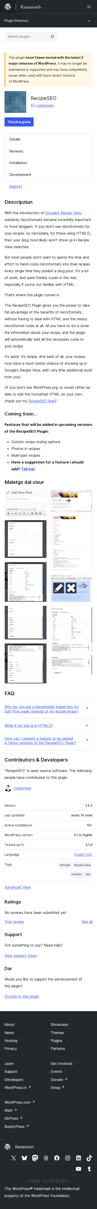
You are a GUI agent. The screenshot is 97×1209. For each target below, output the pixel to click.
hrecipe (65, 865)
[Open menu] (90, 7)
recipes (77, 874)
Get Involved (61, 1063)
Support (15, 186)
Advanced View (18, 887)
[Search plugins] (52, 36)
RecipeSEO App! (41, 401)
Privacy (11, 1048)
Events (56, 1071)
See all (87, 921)
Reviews (16, 151)
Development (20, 174)
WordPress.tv (18, 1087)
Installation (18, 162)
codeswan (45, 105)
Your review (14, 921)
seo (88, 874)
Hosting (11, 1040)
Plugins (56, 1040)
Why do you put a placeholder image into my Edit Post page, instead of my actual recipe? (42, 709)
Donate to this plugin (22, 996)
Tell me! (28, 469)
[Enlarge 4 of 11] (40, 611)
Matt (11, 1110)
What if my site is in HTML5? (29, 725)
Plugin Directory (16, 20)
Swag (58, 1087)
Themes (57, 1032)
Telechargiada (19, 122)
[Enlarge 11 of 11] (86, 661)
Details (15, 139)
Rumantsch (24, 1147)
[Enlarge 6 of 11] (86, 495)
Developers (14, 1079)
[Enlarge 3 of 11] (40, 568)
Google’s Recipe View (63, 213)
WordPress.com (20, 1102)
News (9, 1032)
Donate (59, 1079)
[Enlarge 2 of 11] (40, 526)
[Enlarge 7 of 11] (86, 522)
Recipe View (82, 865)
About (9, 1024)
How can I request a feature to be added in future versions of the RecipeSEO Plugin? (40, 740)
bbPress (14, 1118)
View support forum (21, 955)
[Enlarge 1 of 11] (40, 495)
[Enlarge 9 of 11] (86, 580)
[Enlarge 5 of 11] (40, 649)
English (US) (83, 854)
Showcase (59, 1024)
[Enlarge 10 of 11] (86, 613)
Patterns (58, 1048)
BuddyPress (17, 1126)
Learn (9, 1063)
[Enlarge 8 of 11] (86, 555)
